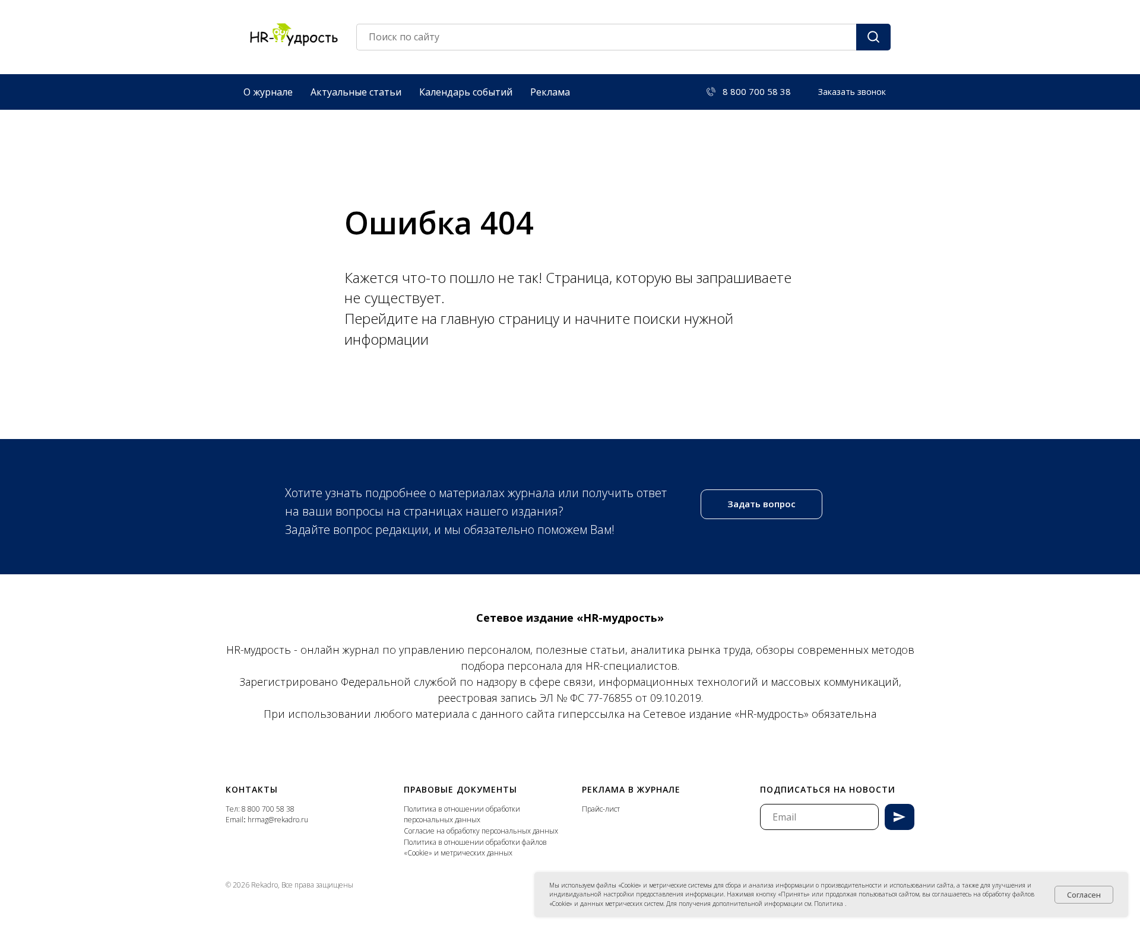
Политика (829, 903)
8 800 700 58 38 (268, 809)
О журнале (268, 91)
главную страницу (502, 318)
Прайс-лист (601, 809)
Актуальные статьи (356, 91)
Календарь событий (465, 91)
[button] (852, 92)
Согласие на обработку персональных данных (481, 831)
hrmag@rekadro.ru (278, 820)
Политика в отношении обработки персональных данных (462, 814)
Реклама (550, 91)
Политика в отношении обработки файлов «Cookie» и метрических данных (475, 847)
